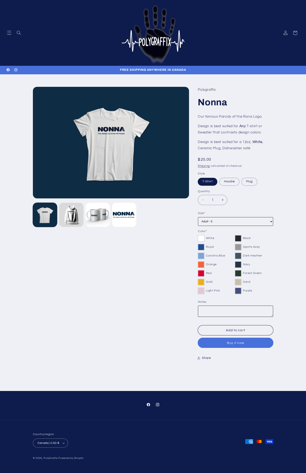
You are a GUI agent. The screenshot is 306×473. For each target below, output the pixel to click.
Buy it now (235, 342)
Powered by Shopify (70, 458)
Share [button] (206, 358)
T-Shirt (207, 181)
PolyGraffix (50, 458)
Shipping (204, 165)
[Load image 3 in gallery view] (98, 215)
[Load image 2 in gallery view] (71, 215)
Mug (249, 181)
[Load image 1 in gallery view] (45, 215)
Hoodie (229, 181)
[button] (9, 33)
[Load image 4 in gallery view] (124, 215)
